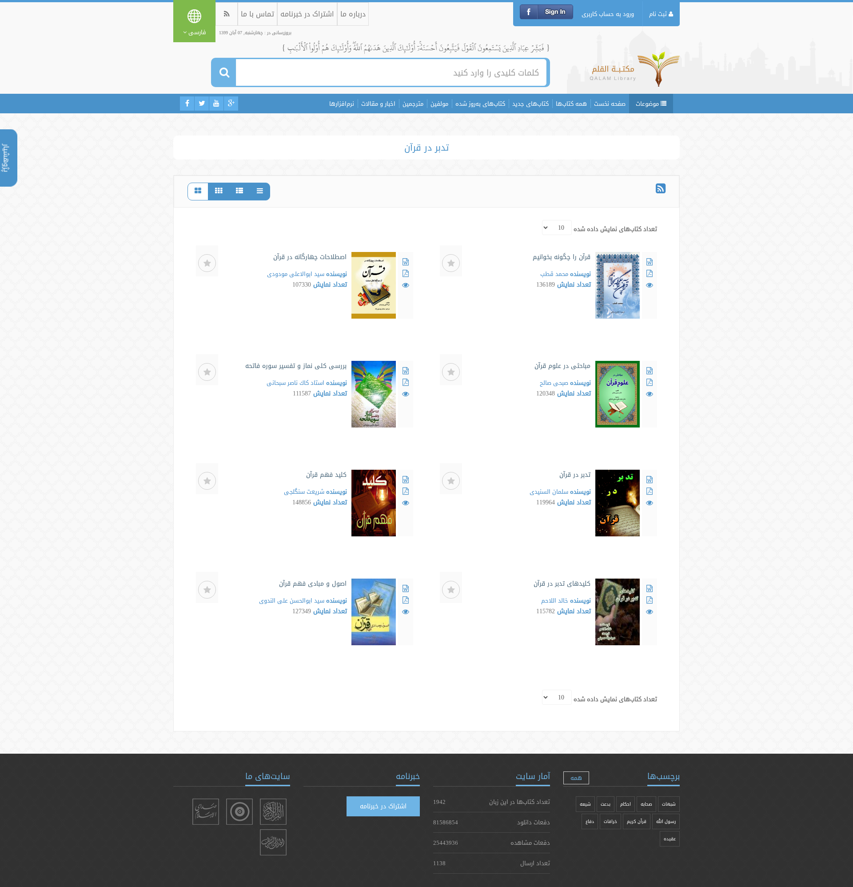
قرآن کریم (636, 821)
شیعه (585, 804)
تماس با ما (257, 14)
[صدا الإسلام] (205, 812)
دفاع (590, 821)
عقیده (670, 839)
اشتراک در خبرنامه (307, 14)
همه (576, 777)
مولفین (439, 103)
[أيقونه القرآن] (273, 812)
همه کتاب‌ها (571, 103)
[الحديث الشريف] (273, 842)
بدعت (605, 804)
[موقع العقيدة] (239, 812)
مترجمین (413, 103)
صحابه (646, 804)
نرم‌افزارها (341, 103)
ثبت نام (659, 13)
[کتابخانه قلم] (635, 73)
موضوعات (648, 103)
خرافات (610, 821)
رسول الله (666, 821)
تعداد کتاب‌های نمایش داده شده (615, 229)
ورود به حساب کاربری (608, 13)
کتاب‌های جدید (530, 103)
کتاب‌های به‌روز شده (480, 103)
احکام (625, 804)
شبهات (669, 804)
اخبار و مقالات (378, 103)
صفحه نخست (610, 103)
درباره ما (353, 14)
